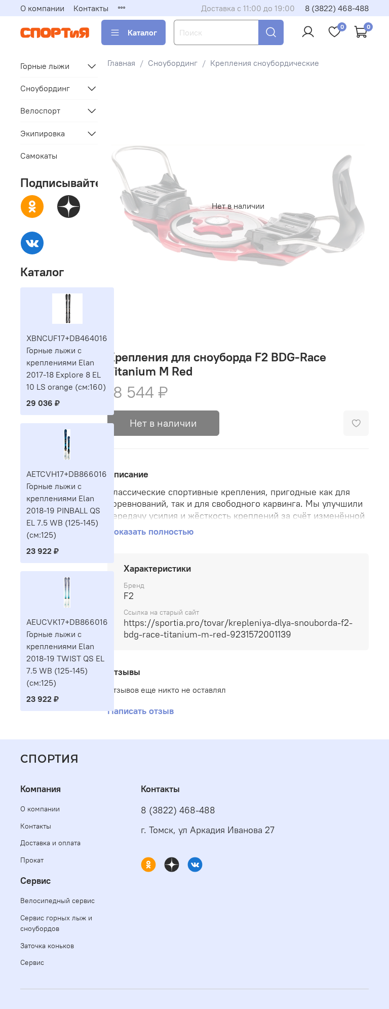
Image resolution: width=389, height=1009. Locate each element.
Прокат (32, 860)
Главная (121, 63)
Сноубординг (173, 63)
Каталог (142, 32)
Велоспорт (40, 110)
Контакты (90, 8)
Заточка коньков (47, 945)
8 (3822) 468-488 (337, 8)
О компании (42, 8)
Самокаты (38, 156)
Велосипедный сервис (57, 900)
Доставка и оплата (50, 842)
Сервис (32, 962)
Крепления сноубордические (264, 63)
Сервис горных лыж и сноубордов (56, 923)
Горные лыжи (44, 66)
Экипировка (42, 133)
